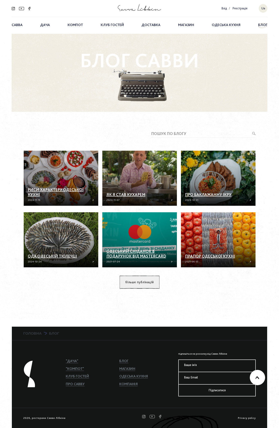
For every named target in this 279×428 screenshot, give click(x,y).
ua (263, 8)
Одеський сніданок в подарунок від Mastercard (136, 254)
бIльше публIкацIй (139, 282)
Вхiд (224, 8)
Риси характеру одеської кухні (56, 192)
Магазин (186, 25)
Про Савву (75, 384)
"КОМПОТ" (75, 368)
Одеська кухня (226, 25)
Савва (17, 25)
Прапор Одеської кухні (210, 256)
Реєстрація (239, 8)
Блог (262, 25)
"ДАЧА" (72, 361)
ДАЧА (45, 25)
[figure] (61, 178)
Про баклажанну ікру (208, 194)
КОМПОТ (75, 25)
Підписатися (217, 390)
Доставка (151, 25)
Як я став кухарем (125, 194)
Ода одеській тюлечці (52, 256)
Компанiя (128, 384)
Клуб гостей (112, 25)
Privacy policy (247, 418)
